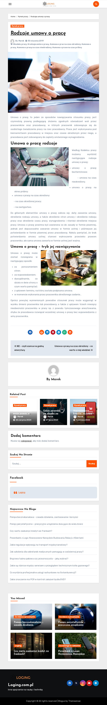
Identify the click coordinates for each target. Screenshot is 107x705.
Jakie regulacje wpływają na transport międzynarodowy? (39, 545)
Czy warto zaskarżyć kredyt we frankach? (31, 531)
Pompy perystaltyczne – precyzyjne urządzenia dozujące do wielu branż (46, 524)
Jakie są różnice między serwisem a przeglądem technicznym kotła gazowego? (50, 565)
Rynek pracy (17, 26)
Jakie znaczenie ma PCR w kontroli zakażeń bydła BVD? (38, 579)
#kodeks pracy (20, 44)
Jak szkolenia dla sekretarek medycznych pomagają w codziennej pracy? (47, 552)
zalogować (26, 441)
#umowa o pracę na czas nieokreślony (34, 47)
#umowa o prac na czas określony (65, 44)
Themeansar (74, 701)
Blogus (61, 701)
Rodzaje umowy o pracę (38, 33)
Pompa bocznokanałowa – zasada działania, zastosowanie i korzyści (44, 517)
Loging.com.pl (20, 685)
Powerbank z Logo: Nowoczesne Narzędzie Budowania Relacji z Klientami (47, 538)
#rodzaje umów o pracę (38, 44)
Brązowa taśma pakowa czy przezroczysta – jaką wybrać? (39, 558)
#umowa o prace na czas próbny (67, 47)
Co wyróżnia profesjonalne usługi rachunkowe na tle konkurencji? (43, 572)
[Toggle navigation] (10, 4)
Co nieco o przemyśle (25, 617)
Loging (22, 492)
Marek (21, 41)
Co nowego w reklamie (69, 646)
